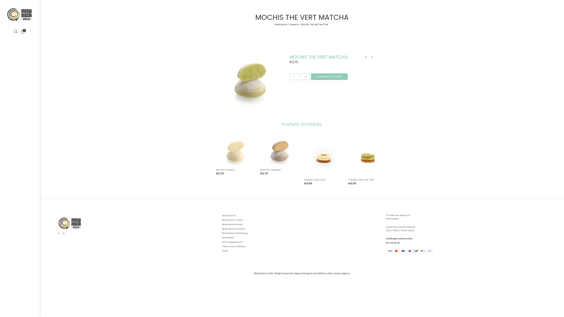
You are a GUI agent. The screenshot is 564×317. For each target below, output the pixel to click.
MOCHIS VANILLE (225, 170)
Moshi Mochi (281, 24)
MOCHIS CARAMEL (270, 170)
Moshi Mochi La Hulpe (233, 228)
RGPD (225, 250)
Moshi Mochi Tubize (232, 220)
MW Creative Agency (339, 273)
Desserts (294, 24)
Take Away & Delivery (233, 246)
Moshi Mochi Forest (232, 224)
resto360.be (319, 273)
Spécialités (228, 237)
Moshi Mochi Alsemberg (234, 233)
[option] (236, 155)
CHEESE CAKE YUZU (315, 180)
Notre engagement (232, 242)
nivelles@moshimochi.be (399, 238)
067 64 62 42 (393, 242)
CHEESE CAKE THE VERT (361, 180)
